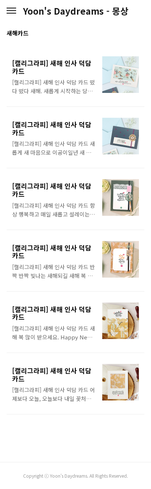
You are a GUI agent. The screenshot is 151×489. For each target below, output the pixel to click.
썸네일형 (129, 33)
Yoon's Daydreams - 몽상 (75, 10)
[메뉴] (11, 11)
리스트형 (140, 33)
